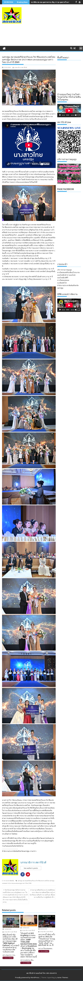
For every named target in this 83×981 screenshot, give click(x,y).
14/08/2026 (25, 928)
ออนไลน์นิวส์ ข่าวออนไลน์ (66, 275)
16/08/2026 (7, 929)
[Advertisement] (55, 27)
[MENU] (80, 48)
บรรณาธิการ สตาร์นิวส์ (20, 67)
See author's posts (31, 868)
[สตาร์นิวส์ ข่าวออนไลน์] (4, 48)
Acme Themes (62, 977)
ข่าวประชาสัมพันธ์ (9, 881)
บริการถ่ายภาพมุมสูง (64, 270)
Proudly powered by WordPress (27, 977)
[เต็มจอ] (79, 115)
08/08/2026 (43, 929)
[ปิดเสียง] (76, 115)
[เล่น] (60, 115)
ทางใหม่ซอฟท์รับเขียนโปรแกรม (68, 272)
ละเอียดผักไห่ (62, 283)
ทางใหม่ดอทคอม (63, 280)
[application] (69, 110)
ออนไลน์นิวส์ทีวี (62, 277)
